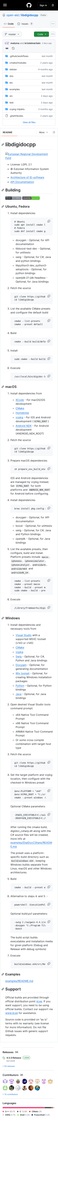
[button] (49, 221)
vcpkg (19, 417)
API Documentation (22, 181)
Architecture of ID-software (27, 177)
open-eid (12, 15)
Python (20, 685)
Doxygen (21, 665)
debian (13, 69)
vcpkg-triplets (17, 109)
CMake (20, 408)
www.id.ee (11, 1013)
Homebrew (22, 412)
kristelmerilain (33, 43)
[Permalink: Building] (3, 190)
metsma (14, 43)
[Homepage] (29, 5)
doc (12, 76)
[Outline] (54, 132)
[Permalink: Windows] (3, 618)
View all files (29, 122)
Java (18, 694)
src (11, 96)
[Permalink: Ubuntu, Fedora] (3, 206)
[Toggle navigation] (5, 5)
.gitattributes (16, 115)
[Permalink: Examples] (3, 974)
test (12, 102)
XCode (20, 399)
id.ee (39, 1001)
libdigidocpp (29, 15)
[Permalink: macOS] (3, 386)
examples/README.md (19, 981)
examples (15, 89)
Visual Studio (24, 635)
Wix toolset (22, 673)
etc (11, 82)
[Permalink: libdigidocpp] (3, 144)
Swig (19, 656)
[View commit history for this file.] (13, 48)
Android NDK (24, 425)
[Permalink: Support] (3, 989)
